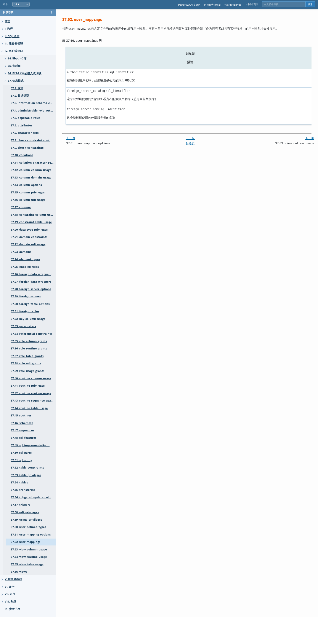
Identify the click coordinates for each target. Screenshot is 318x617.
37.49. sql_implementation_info (32, 445)
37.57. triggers (20, 505)
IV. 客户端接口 (14, 51)
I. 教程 (9, 28)
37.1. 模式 (17, 88)
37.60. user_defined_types (28, 527)
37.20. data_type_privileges (29, 229)
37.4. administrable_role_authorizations (33, 110)
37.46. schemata (22, 423)
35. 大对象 (14, 66)
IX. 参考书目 (12, 609)
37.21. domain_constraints (29, 237)
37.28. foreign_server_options (31, 289)
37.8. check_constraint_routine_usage (33, 140)
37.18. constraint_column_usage (33, 215)
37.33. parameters (23, 326)
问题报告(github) (233, 4)
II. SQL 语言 (12, 36)
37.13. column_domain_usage (31, 177)
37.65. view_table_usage (27, 564)
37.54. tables (19, 482)
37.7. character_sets (25, 133)
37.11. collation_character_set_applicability (33, 162)
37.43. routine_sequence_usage (32, 400)
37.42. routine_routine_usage (31, 393)
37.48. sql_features (23, 438)
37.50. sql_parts (21, 452)
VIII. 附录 (10, 601)
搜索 (310, 4)
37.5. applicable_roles (25, 118)
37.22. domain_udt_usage (28, 244)
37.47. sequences (22, 430)
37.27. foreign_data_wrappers (31, 282)
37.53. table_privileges (26, 475)
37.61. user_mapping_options (31, 534)
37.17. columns (21, 207)
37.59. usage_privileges (26, 519)
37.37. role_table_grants (27, 356)
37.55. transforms (23, 490)
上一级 (190, 138)
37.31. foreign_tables (25, 311)
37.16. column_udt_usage (28, 200)
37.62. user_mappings (25, 542)
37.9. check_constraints (27, 148)
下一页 (309, 138)
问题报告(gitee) (212, 4)
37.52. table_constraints (27, 467)
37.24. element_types (25, 259)
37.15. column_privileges (28, 192)
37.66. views (19, 572)
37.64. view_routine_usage (29, 557)
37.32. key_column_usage (28, 319)
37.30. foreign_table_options (30, 304)
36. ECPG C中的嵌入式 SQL (25, 73)
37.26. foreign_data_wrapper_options (33, 274)
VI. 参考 (9, 586)
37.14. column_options (26, 185)
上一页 (70, 138)
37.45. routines (21, 415)
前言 (7, 21)
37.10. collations (22, 155)
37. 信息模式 (16, 81)
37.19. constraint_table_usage (31, 222)
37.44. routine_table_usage (29, 408)
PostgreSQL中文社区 (189, 4)
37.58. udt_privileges (25, 512)
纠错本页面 (252, 4)
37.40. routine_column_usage (31, 378)
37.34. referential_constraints (31, 334)
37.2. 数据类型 (20, 95)
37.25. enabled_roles (25, 267)
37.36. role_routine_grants (29, 348)
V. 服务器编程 (13, 579)
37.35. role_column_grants (29, 341)
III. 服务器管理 (14, 43)
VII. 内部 (10, 594)
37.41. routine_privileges (28, 385)
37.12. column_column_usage (31, 170)
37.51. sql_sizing (21, 460)
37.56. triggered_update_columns (33, 497)
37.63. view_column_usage (29, 549)
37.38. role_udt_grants (26, 363)
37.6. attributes (21, 125)
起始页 (190, 143)
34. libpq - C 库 (17, 58)
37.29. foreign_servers (26, 296)
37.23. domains (21, 252)
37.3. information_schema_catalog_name (33, 103)
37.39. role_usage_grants (27, 371)
